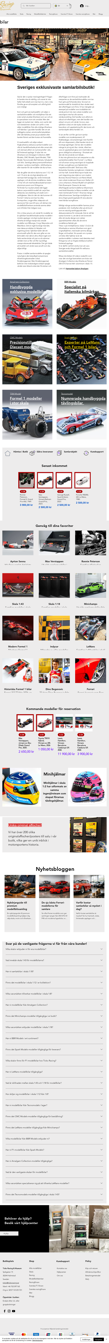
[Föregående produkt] (15, 491)
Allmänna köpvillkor (93, 1276)
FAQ (87, 1283)
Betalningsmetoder (92, 1280)
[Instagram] (9, 1315)
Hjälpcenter (61, 1276)
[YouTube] (13, 1315)
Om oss (60, 1280)
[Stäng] (106, 1339)
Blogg (31, 1300)
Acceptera (98, 1339)
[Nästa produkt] (94, 491)
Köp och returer (91, 1273)
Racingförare (34, 1286)
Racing (31, 1279)
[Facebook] (4, 1315)
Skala (31, 1276)
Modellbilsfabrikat (36, 1283)
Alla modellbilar (35, 1272)
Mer (30, 1297)
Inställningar (86, 1339)
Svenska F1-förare (36, 1290)
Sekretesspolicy (37, 1340)
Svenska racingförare (37, 1293)
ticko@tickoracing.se (11, 1287)
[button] (29, 14)
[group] (54, 491)
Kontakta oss (62, 1273)
